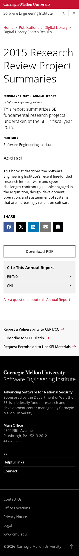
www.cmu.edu (15, 534)
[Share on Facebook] (9, 227)
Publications (29, 27)
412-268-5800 (14, 441)
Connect (10, 471)
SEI (6, 453)
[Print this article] (58, 227)
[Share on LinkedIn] (33, 227)
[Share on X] (21, 227)
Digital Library (56, 27)
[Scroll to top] (72, 546)
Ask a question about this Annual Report (37, 299)
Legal (8, 525)
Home (9, 27)
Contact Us (13, 499)
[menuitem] (30, 13)
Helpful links (14, 462)
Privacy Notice (15, 516)
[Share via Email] (45, 227)
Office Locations (17, 508)
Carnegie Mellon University (39, 546)
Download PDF (39, 251)
